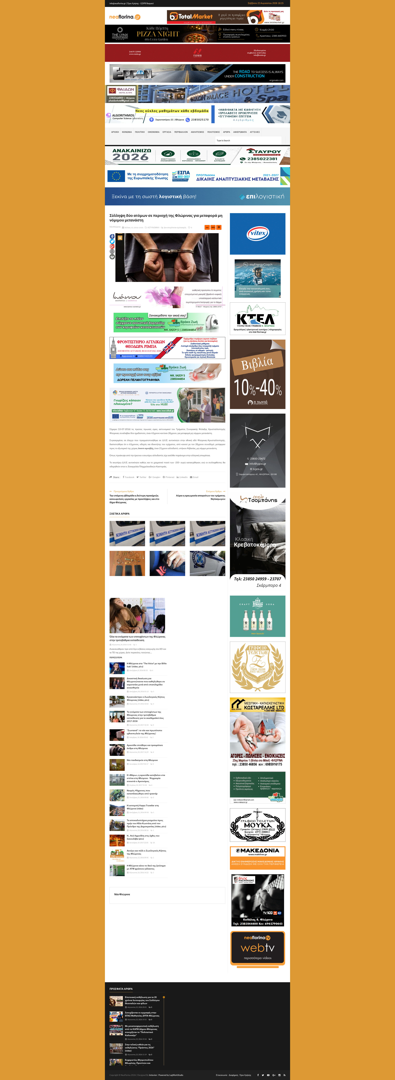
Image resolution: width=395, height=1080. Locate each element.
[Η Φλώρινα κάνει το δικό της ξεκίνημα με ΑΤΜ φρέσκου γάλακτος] (117, 870)
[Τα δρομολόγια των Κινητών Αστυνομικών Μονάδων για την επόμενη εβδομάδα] (127, 533)
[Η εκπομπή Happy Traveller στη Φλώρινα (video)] (117, 810)
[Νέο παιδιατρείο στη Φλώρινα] (117, 765)
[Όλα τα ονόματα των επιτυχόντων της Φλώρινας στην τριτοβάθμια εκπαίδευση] (137, 615)
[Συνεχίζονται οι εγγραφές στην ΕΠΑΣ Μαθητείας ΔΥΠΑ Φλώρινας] (116, 1017)
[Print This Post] (112, 256)
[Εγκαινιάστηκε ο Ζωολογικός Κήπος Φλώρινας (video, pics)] (117, 702)
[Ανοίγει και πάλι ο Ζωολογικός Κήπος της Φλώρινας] (117, 855)
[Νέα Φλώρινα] (125, 17)
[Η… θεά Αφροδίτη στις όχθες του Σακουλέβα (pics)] (117, 840)
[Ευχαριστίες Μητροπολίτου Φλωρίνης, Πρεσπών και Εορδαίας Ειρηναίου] (116, 1064)
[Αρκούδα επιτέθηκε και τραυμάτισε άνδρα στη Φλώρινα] (117, 750)
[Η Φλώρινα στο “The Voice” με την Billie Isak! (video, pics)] (117, 668)
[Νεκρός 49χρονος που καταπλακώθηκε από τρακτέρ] (117, 795)
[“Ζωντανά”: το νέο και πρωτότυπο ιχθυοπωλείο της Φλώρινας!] (117, 735)
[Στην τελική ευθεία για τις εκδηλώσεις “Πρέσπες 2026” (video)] (116, 1048)
